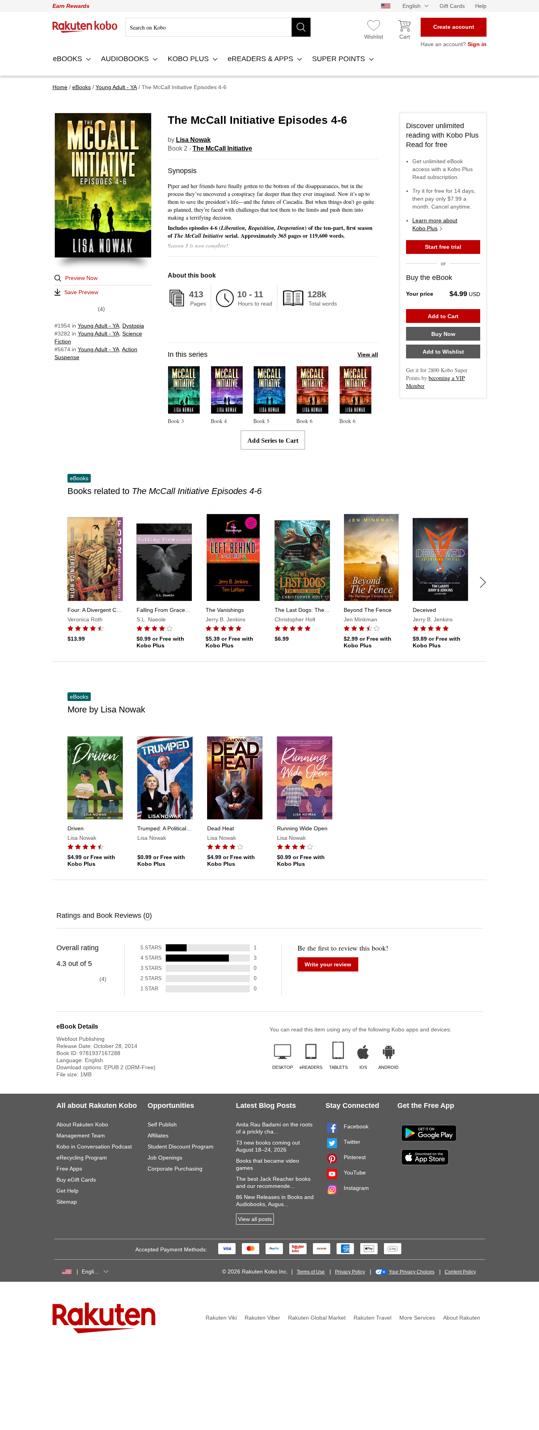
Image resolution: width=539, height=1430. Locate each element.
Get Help (67, 1191)
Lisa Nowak (193, 139)
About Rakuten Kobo (82, 1124)
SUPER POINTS (339, 59)
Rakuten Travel (372, 1317)
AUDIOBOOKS (126, 59)
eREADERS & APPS (261, 59)
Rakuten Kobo (85, 26)
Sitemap (66, 1202)
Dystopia (133, 326)
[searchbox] (218, 27)
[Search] (301, 27)
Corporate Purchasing (175, 1168)
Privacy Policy (350, 1272)
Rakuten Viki (221, 1317)
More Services (417, 1317)
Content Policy (460, 1272)
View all (367, 354)
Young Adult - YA (98, 326)
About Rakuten (461, 1317)
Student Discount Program (180, 1146)
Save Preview (81, 292)
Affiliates (158, 1135)
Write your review (328, 964)
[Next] (483, 582)
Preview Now (81, 278)
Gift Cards (452, 6)
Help (481, 6)
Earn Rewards (71, 6)
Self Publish (162, 1124)
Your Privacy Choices (411, 1272)
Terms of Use (311, 1272)
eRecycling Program (81, 1157)
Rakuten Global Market (317, 1317)
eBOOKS (68, 59)
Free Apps (69, 1168)
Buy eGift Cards (76, 1179)
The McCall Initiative (222, 148)
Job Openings (165, 1157)
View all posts (255, 1219)
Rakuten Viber (262, 1317)
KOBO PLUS (189, 59)
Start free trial (443, 247)
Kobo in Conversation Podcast (94, 1146)
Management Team (80, 1135)
